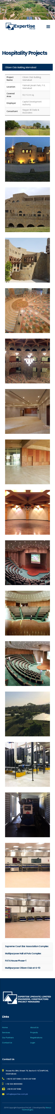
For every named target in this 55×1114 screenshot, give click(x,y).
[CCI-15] (27, 814)
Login (32, 1043)
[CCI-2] (27, 159)
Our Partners (8, 1038)
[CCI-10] (27, 562)
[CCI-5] (27, 310)
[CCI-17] (27, 915)
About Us (34, 1027)
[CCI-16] (27, 865)
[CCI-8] (27, 461)
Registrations (36, 1038)
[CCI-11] (27, 613)
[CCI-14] (27, 764)
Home (5, 1027)
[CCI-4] (27, 260)
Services (6, 1032)
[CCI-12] (27, 663)
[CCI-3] (27, 209)
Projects (34, 1032)
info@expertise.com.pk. (17, 1094)
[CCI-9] (27, 512)
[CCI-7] (27, 411)
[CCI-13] (27, 714)
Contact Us (7, 1043)
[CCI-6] (27, 361)
